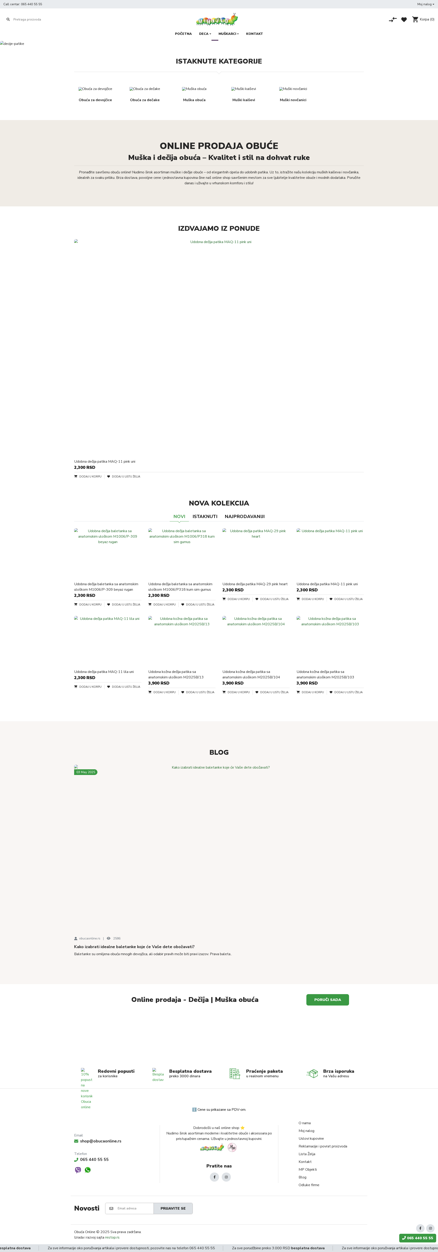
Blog (302, 1177)
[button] (426, 4)
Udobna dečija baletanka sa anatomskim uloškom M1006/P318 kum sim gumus (180, 587)
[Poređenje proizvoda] (393, 19)
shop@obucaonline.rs (100, 1141)
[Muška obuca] (146, 1038)
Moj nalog (306, 1130)
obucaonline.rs (89, 938)
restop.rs (112, 1237)
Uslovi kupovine (311, 1138)
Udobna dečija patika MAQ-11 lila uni (104, 671)
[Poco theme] (219, 1147)
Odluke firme (309, 1185)
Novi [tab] (179, 516)
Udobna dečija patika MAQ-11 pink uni (104, 461)
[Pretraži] (8, 19)
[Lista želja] (404, 19)
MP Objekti (308, 1169)
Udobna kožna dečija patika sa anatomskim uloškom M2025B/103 (325, 674)
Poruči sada (327, 999)
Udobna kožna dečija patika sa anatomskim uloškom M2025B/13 (176, 674)
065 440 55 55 (31, 4)
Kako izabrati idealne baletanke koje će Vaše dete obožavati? (134, 946)
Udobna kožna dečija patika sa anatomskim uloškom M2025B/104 (251, 674)
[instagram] (226, 1177)
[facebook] (214, 1177)
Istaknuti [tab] (205, 516)
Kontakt (305, 1161)
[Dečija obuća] (292, 1038)
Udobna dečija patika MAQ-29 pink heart (255, 584)
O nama (305, 1123)
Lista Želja (307, 1154)
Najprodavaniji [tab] (245, 516)
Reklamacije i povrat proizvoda (323, 1146)
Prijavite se (173, 1208)
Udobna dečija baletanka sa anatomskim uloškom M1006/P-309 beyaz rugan (106, 587)
